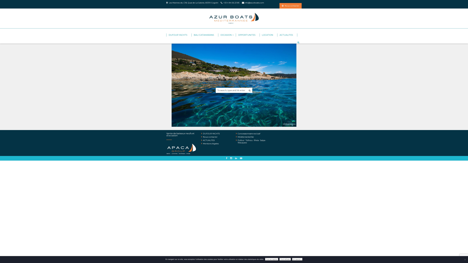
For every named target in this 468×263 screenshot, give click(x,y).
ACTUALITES (286, 35)
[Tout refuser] (465, 259)
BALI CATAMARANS (204, 35)
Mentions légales (211, 143)
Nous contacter (292, 6)
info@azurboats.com (254, 3)
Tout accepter (271, 259)
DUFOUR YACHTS (178, 35)
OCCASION (226, 35)
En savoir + (297, 259)
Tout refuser (285, 259)
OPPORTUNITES (246, 35)
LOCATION (267, 35)
